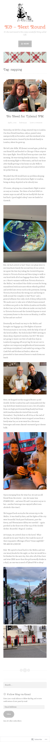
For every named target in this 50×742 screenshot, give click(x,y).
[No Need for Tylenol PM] (25, 95)
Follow (9, 714)
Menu (26, 43)
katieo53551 (23, 122)
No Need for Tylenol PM (25, 116)
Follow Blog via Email (19, 694)
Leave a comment (36, 122)
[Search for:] (25, 685)
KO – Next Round (25, 27)
